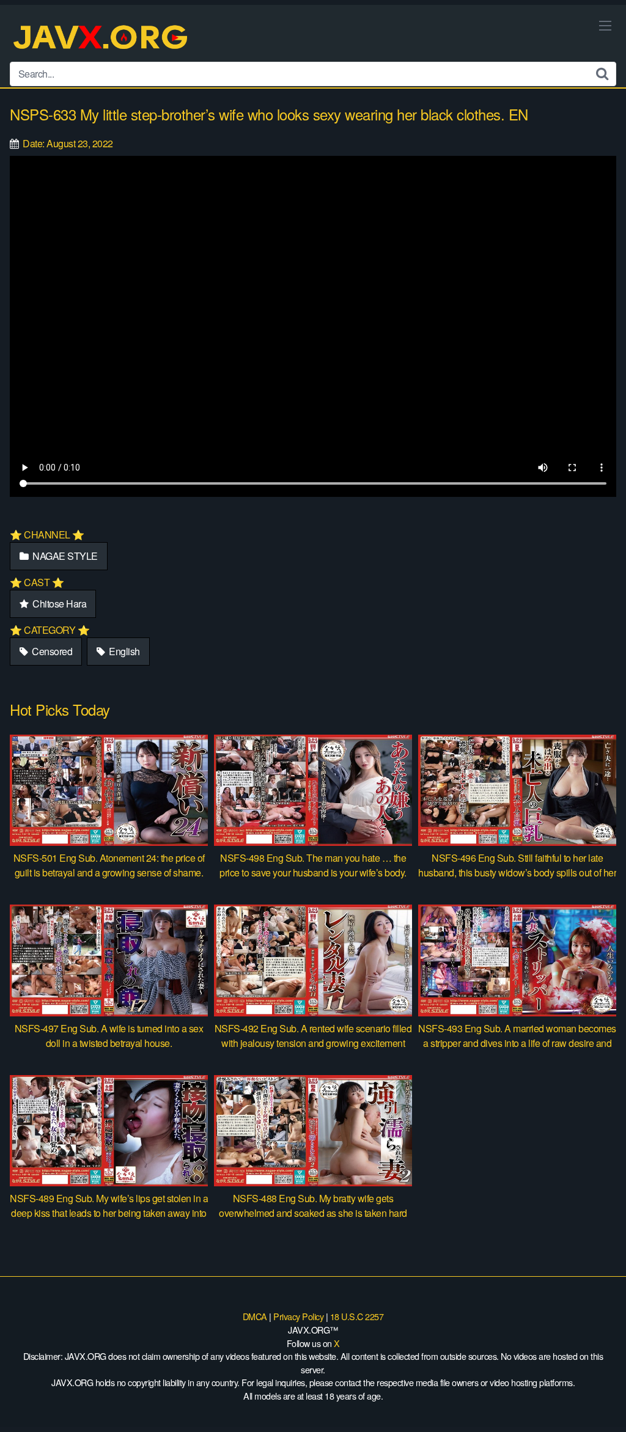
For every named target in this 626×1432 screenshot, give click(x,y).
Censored (51, 651)
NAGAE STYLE (64, 556)
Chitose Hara (59, 604)
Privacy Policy (298, 1316)
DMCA (255, 1316)
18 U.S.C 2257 (357, 1316)
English (123, 651)
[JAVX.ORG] (101, 38)
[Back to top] (592, 1393)
